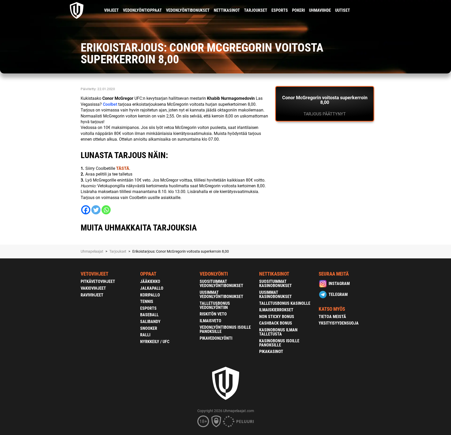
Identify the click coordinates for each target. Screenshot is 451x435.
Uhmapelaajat (92, 251)
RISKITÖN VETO (213, 314)
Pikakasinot (271, 351)
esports (279, 10)
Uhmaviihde (320, 10)
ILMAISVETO (210, 320)
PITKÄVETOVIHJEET (98, 281)
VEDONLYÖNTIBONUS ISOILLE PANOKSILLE (225, 329)
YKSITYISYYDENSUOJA (339, 323)
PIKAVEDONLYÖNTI (216, 338)
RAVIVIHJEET (92, 295)
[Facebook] (85, 209)
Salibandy (150, 321)
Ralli (145, 334)
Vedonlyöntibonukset (188, 10)
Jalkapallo (151, 288)
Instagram (339, 283)
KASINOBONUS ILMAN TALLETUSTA (278, 332)
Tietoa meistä (332, 316)
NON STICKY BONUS (276, 316)
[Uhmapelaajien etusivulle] (76, 10)
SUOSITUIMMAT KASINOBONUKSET (275, 283)
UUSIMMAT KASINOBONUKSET (275, 294)
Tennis (146, 301)
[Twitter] (95, 209)
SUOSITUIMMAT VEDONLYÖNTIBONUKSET (221, 283)
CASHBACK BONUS (275, 323)
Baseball (149, 314)
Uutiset (342, 10)
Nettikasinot (227, 10)
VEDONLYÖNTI (214, 274)
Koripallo (150, 295)
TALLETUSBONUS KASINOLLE (284, 303)
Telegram (338, 294)
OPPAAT (148, 274)
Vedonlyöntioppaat (142, 10)
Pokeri (298, 10)
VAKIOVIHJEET (93, 288)
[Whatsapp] (106, 209)
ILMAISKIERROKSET (276, 309)
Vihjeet (111, 10)
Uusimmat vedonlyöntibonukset (221, 294)
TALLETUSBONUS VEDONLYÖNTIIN (215, 305)
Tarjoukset (255, 10)
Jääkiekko (150, 281)
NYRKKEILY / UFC (154, 341)
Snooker (148, 328)
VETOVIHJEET (94, 274)
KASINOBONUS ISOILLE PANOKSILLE (279, 342)
